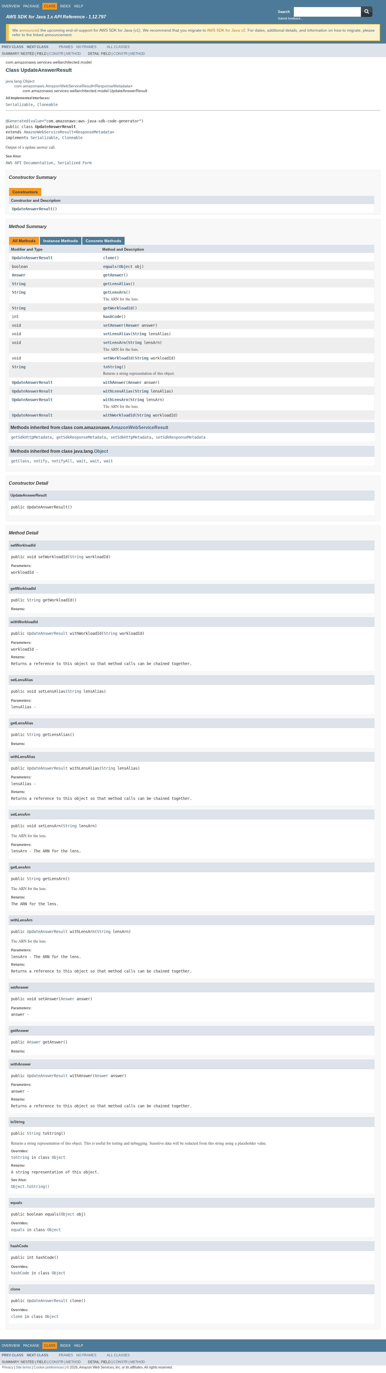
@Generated (17, 121)
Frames (66, 47)
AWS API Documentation (29, 163)
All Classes (118, 47)
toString (112, 367)
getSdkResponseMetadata (81, 437)
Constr (56, 54)
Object (126, 266)
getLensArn (114, 292)
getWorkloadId (118, 308)
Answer (18, 275)
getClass (20, 461)
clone (108, 257)
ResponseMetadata (112, 86)
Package (31, 6)
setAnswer (113, 325)
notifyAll (62, 461)
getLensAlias (116, 283)
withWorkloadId (119, 415)
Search (284, 12)
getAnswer (113, 275)
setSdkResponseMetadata (180, 437)
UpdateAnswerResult (32, 209)
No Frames (86, 47)
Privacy (7, 1367)
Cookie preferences (49, 1367)
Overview (11, 6)
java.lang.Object (20, 81)
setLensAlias (116, 334)
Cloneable (47, 104)
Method (73, 54)
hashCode (112, 316)
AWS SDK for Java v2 (226, 30)
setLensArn (114, 342)
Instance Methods (60, 241)
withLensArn (115, 399)
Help (78, 6)
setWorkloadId (118, 358)
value (36, 121)
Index (65, 6)
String (18, 283)
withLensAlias (118, 391)
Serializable (19, 104)
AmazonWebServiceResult (48, 132)
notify (40, 461)
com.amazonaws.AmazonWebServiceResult (53, 86)
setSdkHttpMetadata (130, 437)
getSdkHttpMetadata (31, 437)
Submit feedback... (290, 18)
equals (110, 266)
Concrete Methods (103, 241)
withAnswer (114, 382)
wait (81, 461)
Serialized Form (75, 163)
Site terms (23, 1367)
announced (29, 30)
